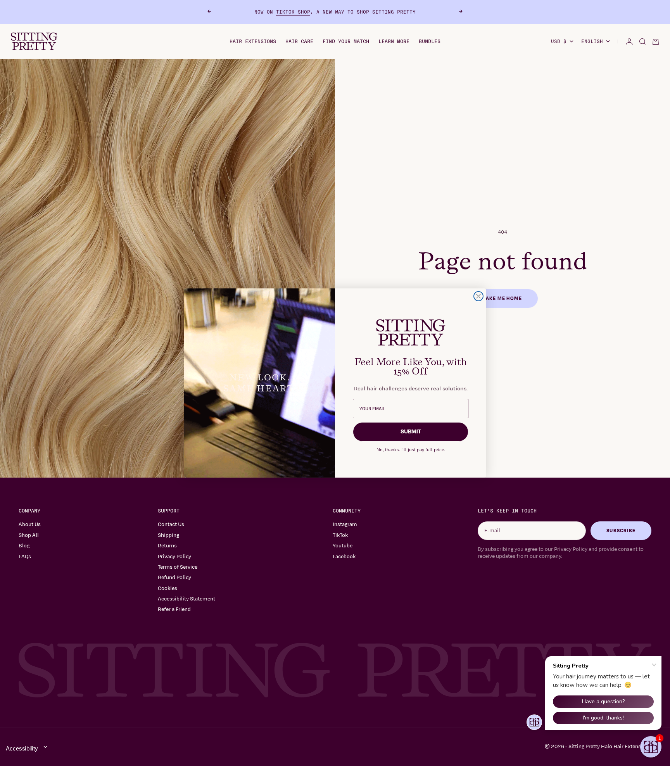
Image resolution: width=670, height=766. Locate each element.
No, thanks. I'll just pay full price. (410, 450)
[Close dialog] (478, 296)
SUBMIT (411, 432)
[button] (650, 746)
